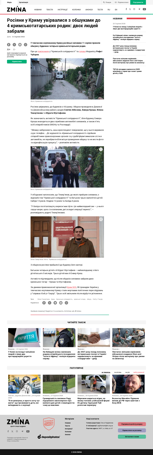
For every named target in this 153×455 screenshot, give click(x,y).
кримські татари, (80, 299)
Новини (38, 10)
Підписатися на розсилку (132, 430)
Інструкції (62, 10)
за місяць (117, 372)
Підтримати (138, 2)
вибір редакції (139, 372)
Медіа (9, 2)
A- (14, 49)
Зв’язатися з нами (132, 437)
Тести (100, 10)
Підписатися (122, 2)
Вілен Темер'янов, (44, 299)
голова (82, 51)
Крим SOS (71, 287)
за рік (127, 372)
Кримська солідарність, (64, 299)
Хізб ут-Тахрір (97, 299)
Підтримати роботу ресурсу (131, 424)
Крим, (53, 299)
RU (109, 10)
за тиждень (106, 372)
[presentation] (11, 383)
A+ (8, 49)
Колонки (76, 10)
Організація (23, 2)
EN (116, 10)
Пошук (108, 2)
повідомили (43, 51)
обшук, (89, 299)
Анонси (89, 10)
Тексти (49, 10)
